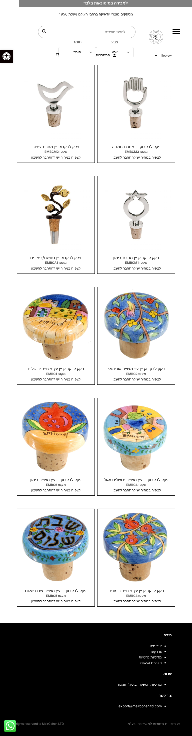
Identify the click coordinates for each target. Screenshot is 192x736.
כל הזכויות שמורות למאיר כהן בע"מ (154, 724)
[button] (6, 56)
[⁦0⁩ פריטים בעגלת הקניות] (57, 54)
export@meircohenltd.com (140, 706)
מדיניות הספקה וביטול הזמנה (140, 684)
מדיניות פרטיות (150, 657)
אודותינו (156, 646)
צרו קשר (156, 651)
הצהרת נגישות (151, 662)
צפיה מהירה (136, 67)
